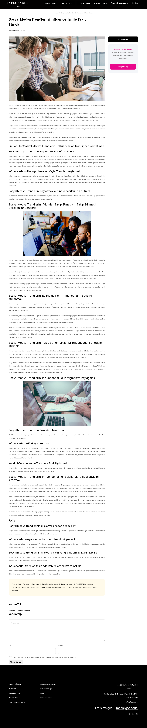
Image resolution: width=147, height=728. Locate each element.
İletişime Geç (123, 67)
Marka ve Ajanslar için (48, 684)
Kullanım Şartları (46, 698)
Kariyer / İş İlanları (15, 684)
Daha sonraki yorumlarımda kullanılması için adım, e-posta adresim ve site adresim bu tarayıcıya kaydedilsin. (45, 657)
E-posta (60, 646)
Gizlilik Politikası (14, 693)
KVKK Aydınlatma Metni (17, 702)
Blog (42, 693)
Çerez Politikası (14, 698)
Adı (10, 646)
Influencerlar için (46, 689)
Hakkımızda (13, 689)
